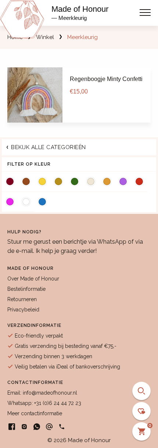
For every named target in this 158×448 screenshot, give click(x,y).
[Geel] (42, 181)
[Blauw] (42, 201)
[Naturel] (90, 181)
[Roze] (10, 201)
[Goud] (58, 181)
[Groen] (74, 181)
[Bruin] (26, 181)
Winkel (45, 37)
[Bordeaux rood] (10, 181)
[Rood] (139, 181)
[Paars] (123, 181)
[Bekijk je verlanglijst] (141, 411)
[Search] (141, 391)
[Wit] (26, 201)
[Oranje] (107, 181)
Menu (145, 10)
